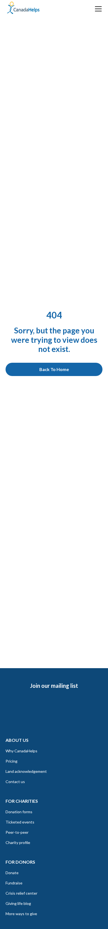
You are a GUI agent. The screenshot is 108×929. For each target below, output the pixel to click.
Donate (12, 872)
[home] (23, 8)
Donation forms (19, 811)
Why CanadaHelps (21, 750)
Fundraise (14, 883)
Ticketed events (20, 822)
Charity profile (18, 842)
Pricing (11, 761)
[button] (97, 9)
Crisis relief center (21, 893)
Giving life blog (18, 903)
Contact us (15, 781)
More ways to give (21, 913)
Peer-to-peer (17, 832)
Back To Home (54, 369)
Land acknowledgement (26, 771)
